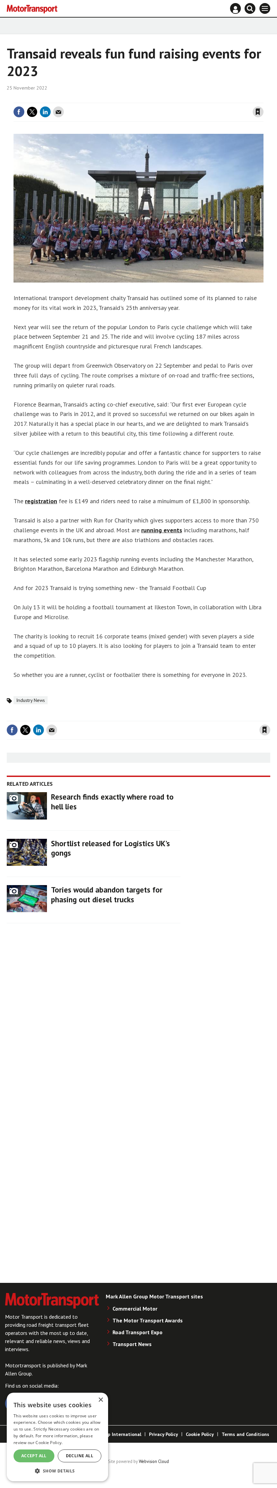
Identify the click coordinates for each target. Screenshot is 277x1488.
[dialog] (57, 1437)
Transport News (132, 1344)
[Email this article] (58, 111)
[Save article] (258, 111)
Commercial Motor (134, 1308)
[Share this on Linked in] (45, 111)
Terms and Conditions (245, 1434)
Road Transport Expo (137, 1332)
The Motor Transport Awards (147, 1320)
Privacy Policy (163, 1434)
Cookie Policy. (48, 1442)
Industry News (30, 700)
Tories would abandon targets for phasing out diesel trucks (106, 894)
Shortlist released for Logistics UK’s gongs (110, 848)
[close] (263, 99)
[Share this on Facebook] (19, 111)
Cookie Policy (200, 1434)
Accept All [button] (34, 1456)
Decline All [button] (79, 1456)
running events (161, 530)
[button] (57, 1470)
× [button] (100, 1399)
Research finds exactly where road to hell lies (112, 801)
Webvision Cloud (154, 1461)
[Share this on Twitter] (32, 111)
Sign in (178, 99)
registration (41, 501)
